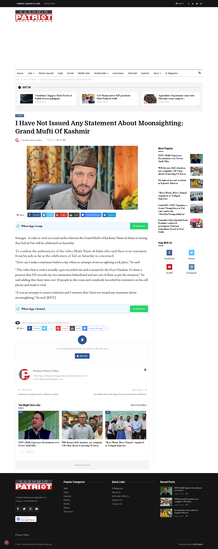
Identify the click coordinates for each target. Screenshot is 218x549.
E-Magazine (172, 73)
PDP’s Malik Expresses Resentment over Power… (188, 489)
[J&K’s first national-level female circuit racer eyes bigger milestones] (26, 99)
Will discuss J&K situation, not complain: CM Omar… (186, 500)
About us (116, 492)
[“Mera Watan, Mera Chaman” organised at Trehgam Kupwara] (125, 425)
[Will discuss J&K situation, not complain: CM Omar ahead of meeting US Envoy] (82, 425)
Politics (67, 500)
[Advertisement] (109, 44)
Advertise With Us (120, 496)
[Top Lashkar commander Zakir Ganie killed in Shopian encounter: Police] (150, 99)
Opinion (145, 73)
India (60, 73)
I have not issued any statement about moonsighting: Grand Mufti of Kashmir (45, 323)
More (156, 73)
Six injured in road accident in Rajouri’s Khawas (186, 511)
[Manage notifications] (6, 542)
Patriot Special (46, 73)
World (70, 73)
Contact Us (117, 504)
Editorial (132, 73)
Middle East (84, 73)
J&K (30, 73)
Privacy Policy (49, 4)
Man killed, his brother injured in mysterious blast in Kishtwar (120, 394)
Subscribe (83, 356)
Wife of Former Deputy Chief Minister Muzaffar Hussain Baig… (116, 97)
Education (68, 511)
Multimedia (100, 73)
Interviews (118, 73)
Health (67, 504)
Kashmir (19, 115)
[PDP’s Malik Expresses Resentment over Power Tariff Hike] (38, 425)
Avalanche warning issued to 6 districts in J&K (38, 394)
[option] (109, 99)
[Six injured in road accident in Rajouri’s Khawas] (196, 183)
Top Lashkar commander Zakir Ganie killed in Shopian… (177, 97)
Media (66, 507)
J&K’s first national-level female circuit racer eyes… (54, 97)
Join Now (140, 226)
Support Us (117, 500)
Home (20, 73)
